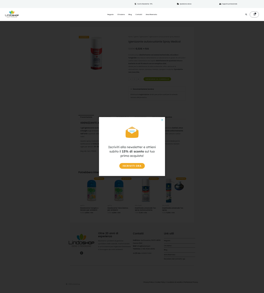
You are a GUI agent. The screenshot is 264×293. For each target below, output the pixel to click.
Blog (130, 14)
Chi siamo (121, 14)
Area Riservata (151, 14)
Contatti (138, 14)
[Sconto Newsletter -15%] (135, 4)
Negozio (110, 14)
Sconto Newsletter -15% (145, 4)
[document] (132, 146)
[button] (246, 14)
